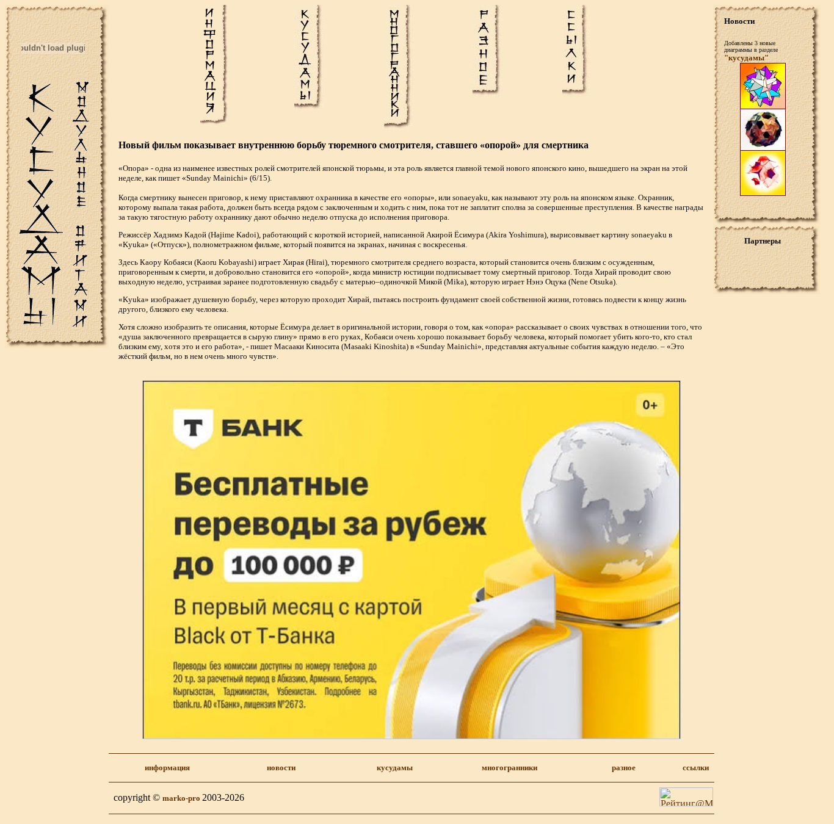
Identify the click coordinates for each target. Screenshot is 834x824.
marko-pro (182, 798)
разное (624, 767)
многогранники (509, 767)
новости (281, 767)
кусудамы (395, 767)
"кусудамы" (746, 57)
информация (167, 767)
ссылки (696, 767)
